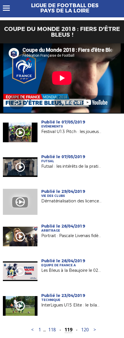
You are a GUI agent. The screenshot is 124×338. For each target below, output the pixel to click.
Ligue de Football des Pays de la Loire (65, 8)
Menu (9, 8)
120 (85, 330)
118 (52, 330)
